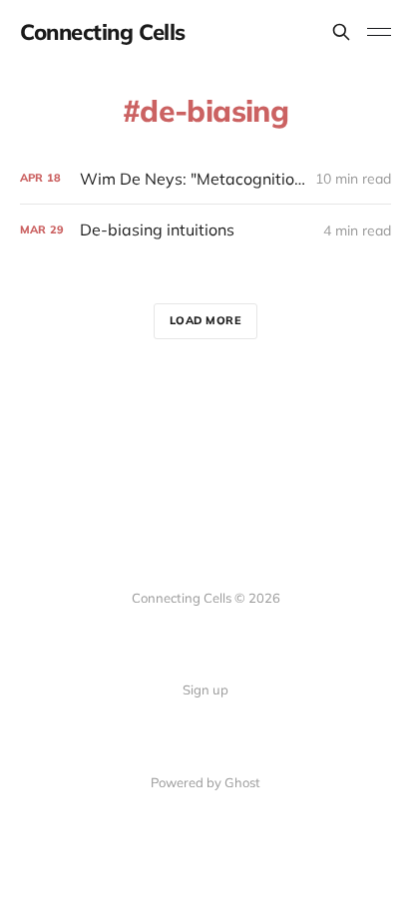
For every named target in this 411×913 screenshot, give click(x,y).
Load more (206, 320)
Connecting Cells (103, 32)
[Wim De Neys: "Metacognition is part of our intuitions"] (205, 179)
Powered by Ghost (205, 782)
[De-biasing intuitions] (205, 230)
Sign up (205, 689)
